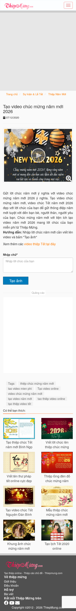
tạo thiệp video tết (19, 404)
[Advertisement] (38, 51)
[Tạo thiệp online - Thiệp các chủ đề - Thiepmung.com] (19, 5)
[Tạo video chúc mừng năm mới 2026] (38, 155)
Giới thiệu (10, 581)
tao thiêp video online (51, 399)
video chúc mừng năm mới (25, 394)
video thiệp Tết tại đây (40, 244)
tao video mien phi (20, 388)
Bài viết (8, 594)
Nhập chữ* (10, 255)
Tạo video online (48, 388)
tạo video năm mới (20, 399)
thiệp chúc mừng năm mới (37, 383)
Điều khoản (11, 585)
